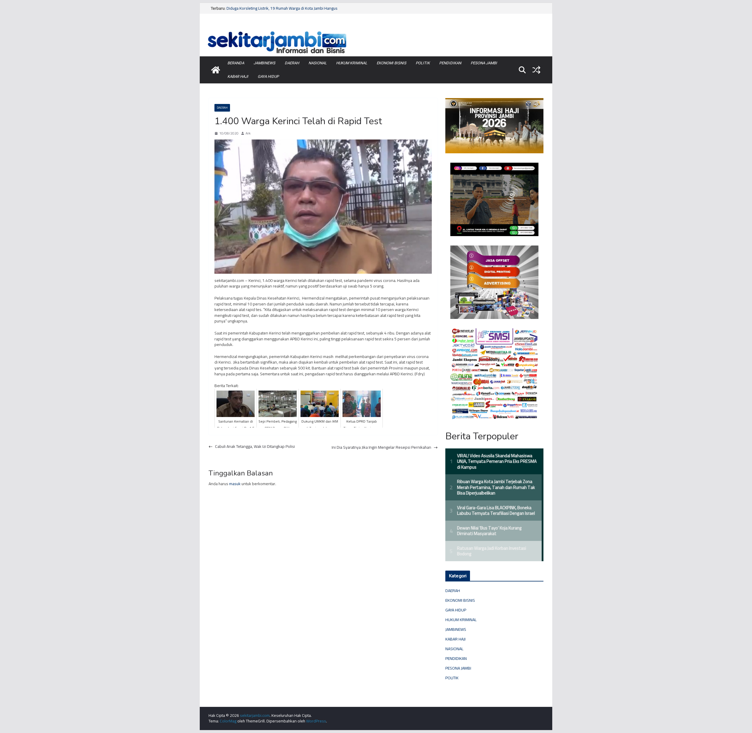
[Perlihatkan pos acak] (536, 70)
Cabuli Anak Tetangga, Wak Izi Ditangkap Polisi (255, 447)
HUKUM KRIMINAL (351, 63)
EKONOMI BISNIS (391, 63)
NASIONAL (317, 63)
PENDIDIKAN (450, 63)
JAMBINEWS (264, 63)
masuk (235, 483)
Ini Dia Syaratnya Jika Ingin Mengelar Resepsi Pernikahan (381, 447)
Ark (248, 133)
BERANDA (235, 63)
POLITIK (423, 63)
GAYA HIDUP (268, 76)
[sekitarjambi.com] (376, 30)
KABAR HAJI (237, 76)
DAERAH (292, 63)
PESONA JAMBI (484, 63)
